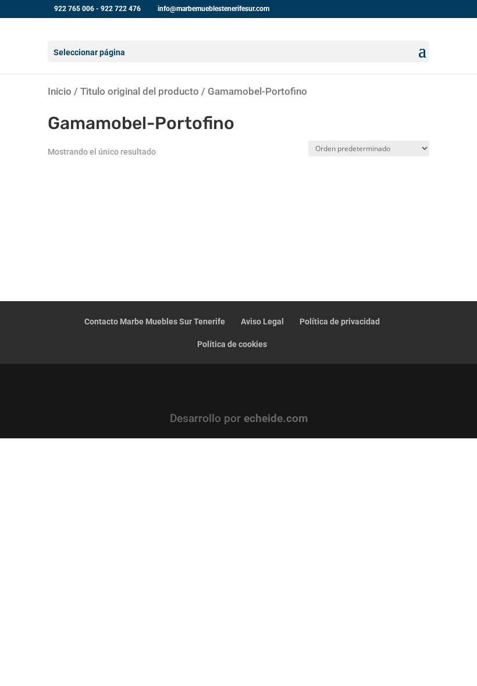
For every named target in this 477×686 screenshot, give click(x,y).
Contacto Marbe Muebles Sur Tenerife (154, 321)
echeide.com (276, 418)
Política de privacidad (340, 321)
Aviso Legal (262, 321)
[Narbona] (92, 191)
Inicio (60, 91)
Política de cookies (232, 344)
